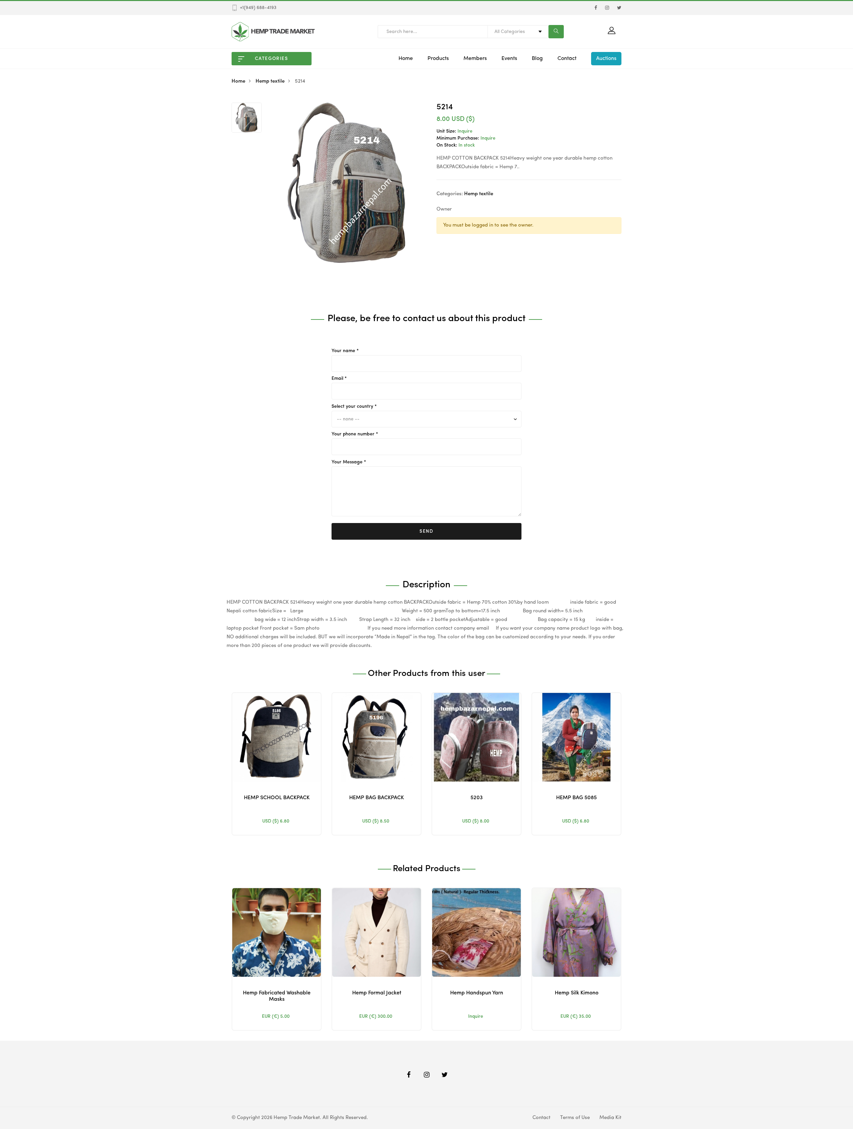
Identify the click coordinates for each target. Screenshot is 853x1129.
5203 (476, 798)
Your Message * (349, 462)
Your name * (345, 350)
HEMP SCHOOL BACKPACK (277, 798)
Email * (339, 378)
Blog (537, 58)
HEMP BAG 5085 (576, 798)
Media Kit (610, 1117)
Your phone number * (355, 434)
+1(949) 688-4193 (258, 7)
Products (438, 58)
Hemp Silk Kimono (576, 993)
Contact (566, 58)
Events (509, 58)
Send (426, 531)
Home (406, 58)
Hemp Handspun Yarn (476, 993)
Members (475, 58)
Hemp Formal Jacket (376, 993)
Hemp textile (270, 81)
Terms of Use (575, 1117)
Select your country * (354, 406)
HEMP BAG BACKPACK (376, 798)
